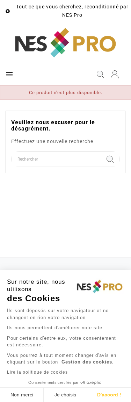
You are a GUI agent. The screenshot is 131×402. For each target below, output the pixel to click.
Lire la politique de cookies (37, 372)
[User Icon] (115, 74)
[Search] (110, 159)
